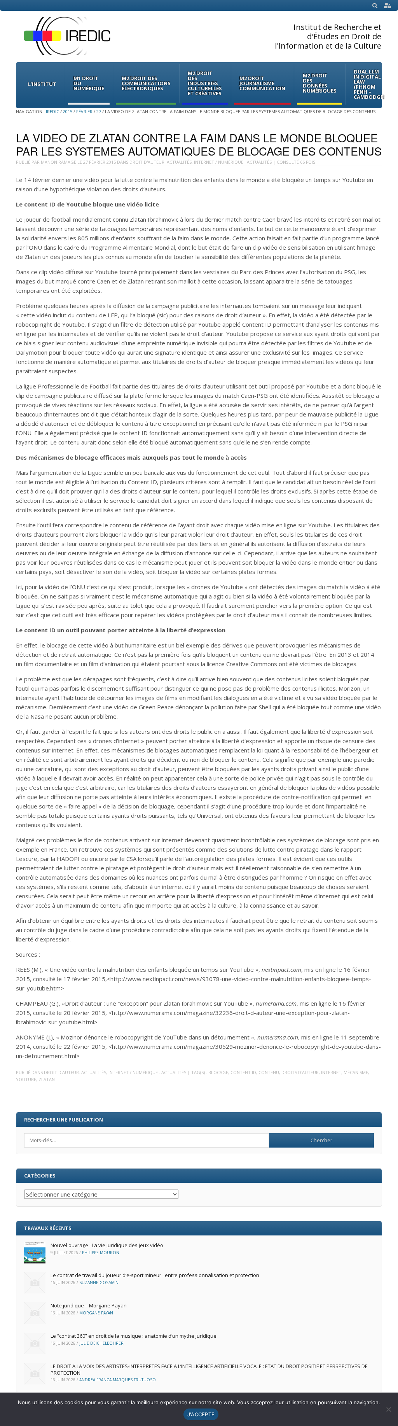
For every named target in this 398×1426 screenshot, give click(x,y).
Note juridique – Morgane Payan (89, 1305)
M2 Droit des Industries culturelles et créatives (205, 83)
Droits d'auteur (300, 1072)
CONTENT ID (243, 1072)
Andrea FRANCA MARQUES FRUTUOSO (117, 1379)
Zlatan (46, 1079)
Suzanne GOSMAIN (99, 1282)
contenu (268, 1072)
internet (331, 1072)
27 (98, 111)
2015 (67, 111)
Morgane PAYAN (96, 1313)
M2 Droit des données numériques (320, 83)
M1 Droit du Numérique (88, 83)
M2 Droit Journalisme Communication (262, 83)
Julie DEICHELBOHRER (101, 1343)
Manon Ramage (58, 162)
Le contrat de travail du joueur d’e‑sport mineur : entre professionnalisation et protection (155, 1275)
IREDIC (52, 111)
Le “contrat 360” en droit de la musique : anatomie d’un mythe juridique (133, 1335)
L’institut (42, 83)
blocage (218, 1072)
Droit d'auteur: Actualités (160, 162)
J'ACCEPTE (201, 1414)
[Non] (388, 1409)
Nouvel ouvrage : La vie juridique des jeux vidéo (107, 1245)
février (84, 111)
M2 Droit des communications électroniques (146, 83)
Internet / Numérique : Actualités (233, 162)
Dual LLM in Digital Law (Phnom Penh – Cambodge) (369, 84)
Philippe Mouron (100, 1252)
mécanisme (356, 1072)
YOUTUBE (26, 1079)
